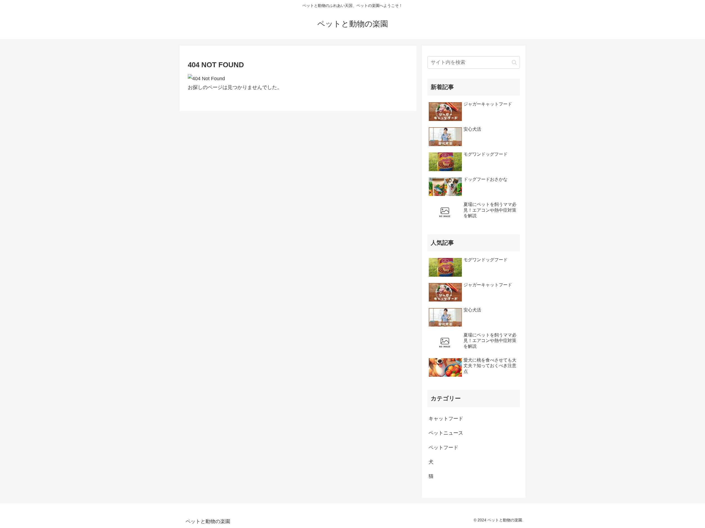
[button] (514, 62)
